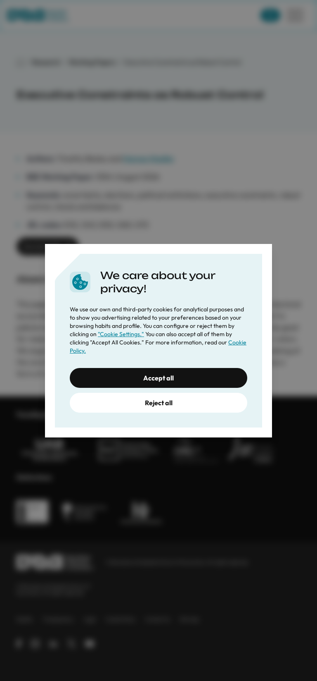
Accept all (158, 378)
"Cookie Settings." (121, 334)
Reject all (159, 403)
